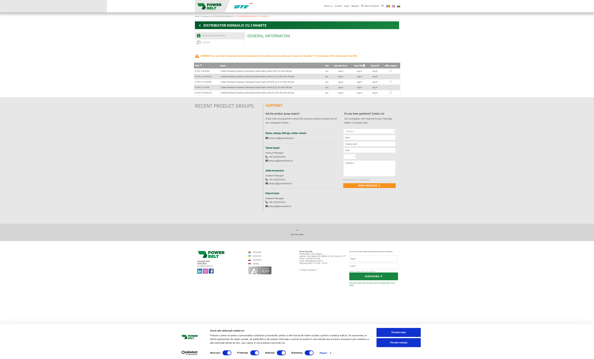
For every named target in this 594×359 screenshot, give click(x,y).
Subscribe (372, 276)
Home (197, 16)
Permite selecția (398, 342)
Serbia (255, 264)
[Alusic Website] (271, 270)
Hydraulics (206, 16)
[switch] (254, 352)
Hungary (256, 252)
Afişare (323, 353)
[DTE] (241, 6)
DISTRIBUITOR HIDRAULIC (223, 16)
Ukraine (256, 256)
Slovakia (256, 260)
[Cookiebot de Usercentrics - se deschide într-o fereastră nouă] (189, 353)
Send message (368, 185)
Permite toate (399, 332)
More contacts (308, 270)
